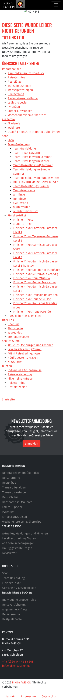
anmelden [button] (31, 443)
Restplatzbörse (12, 619)
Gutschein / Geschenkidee (19, 588)
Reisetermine (11, 478)
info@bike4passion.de (16, 666)
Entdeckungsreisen (14, 517)
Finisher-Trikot (11, 583)
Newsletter (9, 553)
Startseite (8, 399)
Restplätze (9, 482)
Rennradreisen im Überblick (20, 473)
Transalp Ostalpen (14, 487)
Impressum (28, 696)
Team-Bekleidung (13, 578)
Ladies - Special (12, 507)
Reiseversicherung (14, 604)
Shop (5, 573)
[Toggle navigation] (56, 4)
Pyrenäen (8, 512)
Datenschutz (49, 696)
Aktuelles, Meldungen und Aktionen (25, 533)
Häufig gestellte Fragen (17, 548)
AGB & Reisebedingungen (18, 543)
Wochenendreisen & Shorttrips (21, 521)
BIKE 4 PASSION (21, 682)
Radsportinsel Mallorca (17, 502)
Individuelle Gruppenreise (19, 600)
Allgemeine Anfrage (14, 609)
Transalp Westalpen (14, 492)
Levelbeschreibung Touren (19, 538)
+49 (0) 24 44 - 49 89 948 (17, 661)
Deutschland (10, 497)
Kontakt (10, 696)
